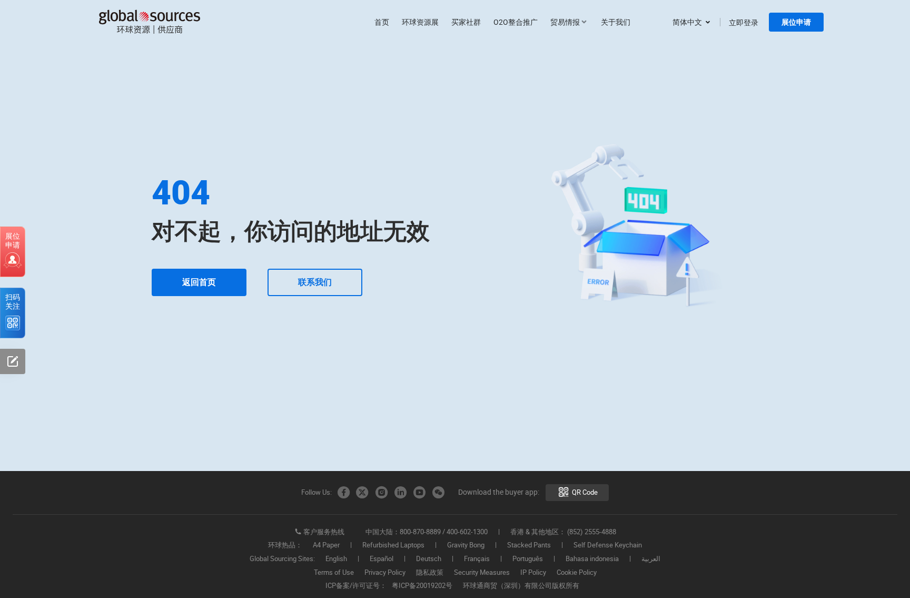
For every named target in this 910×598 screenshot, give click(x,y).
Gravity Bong (465, 545)
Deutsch (428, 559)
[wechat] (438, 493)
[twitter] (362, 493)
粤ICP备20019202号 (422, 586)
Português (527, 559)
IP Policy (533, 572)
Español (381, 559)
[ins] (381, 493)
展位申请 (796, 22)
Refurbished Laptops (393, 545)
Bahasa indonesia (592, 559)
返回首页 (199, 282)
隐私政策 (429, 572)
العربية (650, 559)
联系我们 (315, 282)
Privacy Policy (384, 572)
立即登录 (743, 22)
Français (477, 559)
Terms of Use (334, 572)
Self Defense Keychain (607, 545)
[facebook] (343, 493)
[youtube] (419, 493)
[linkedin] (400, 493)
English (336, 559)
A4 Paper (326, 545)
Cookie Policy (577, 572)
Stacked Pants (529, 545)
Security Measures (482, 572)
